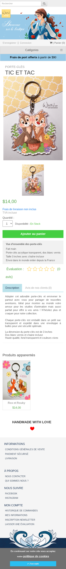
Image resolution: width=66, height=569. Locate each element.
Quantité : (8, 217)
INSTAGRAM (11, 498)
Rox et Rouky (16, 402)
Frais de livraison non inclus (19, 209)
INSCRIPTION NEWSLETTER (20, 520)
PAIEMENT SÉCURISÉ (16, 454)
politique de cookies (36, 556)
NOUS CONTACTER (15, 476)
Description (12, 287)
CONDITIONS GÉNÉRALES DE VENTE (25, 449)
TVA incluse (10, 212)
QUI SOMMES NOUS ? (16, 481)
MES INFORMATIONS (16, 515)
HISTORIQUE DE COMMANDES (21, 510)
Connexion (25, 42)
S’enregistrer (9, 42)
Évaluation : (15, 269)
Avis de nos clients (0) (38, 287)
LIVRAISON (11, 458)
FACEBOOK (11, 493)
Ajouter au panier (33, 234)
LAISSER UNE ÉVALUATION (19, 524)
